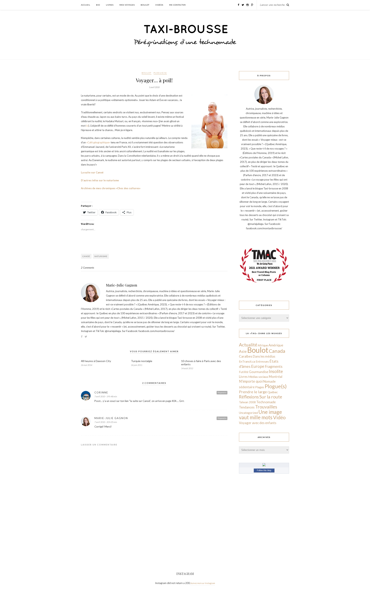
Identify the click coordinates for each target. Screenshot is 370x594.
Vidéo (279, 417)
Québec (272, 392)
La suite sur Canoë (92, 172)
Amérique (275, 345)
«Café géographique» (98, 142)
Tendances (247, 407)
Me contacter (177, 5)
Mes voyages (127, 5)
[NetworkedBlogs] (264, 465)
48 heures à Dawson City (96, 361)
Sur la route (270, 396)
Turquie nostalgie (141, 361)
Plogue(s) (160, 73)
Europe (257, 366)
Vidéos (159, 5)
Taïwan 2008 (247, 402)
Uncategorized (248, 412)
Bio (98, 5)
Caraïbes (245, 356)
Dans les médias (264, 356)
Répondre (222, 392)
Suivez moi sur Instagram (202, 583)
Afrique (263, 345)
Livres (110, 5)
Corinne (101, 392)
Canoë (86, 256)
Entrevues (262, 361)
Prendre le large (253, 391)
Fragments (274, 366)
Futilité (243, 372)
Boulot (145, 5)
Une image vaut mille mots (260, 414)
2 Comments (87, 267)
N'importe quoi (251, 381)
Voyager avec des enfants (257, 423)
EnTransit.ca (247, 361)
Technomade (266, 402)
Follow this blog (264, 470)
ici (87, 125)
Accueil (85, 5)
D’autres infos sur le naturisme (100, 180)
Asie (243, 351)
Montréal (275, 377)
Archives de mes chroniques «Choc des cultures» (110, 188)
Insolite (276, 371)
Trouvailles (266, 406)
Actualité (248, 344)
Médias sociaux (258, 376)
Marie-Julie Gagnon (121, 285)
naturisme (100, 256)
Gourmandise (258, 372)
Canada (277, 351)
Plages (259, 387)
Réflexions (249, 396)
